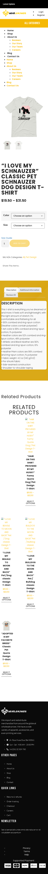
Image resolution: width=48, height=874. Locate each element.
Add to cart (19, 243)
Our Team (17, 46)
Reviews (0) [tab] (11, 295)
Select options (30, 502)
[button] (5, 272)
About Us (12, 37)
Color (6, 215)
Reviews (16, 40)
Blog (9, 53)
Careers (16, 50)
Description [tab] (11, 290)
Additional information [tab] (29, 290)
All (24, 257)
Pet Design (31, 257)
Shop (10, 33)
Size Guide (6, 238)
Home (10, 30)
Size (5, 225)
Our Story (17, 43)
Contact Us (13, 56)
